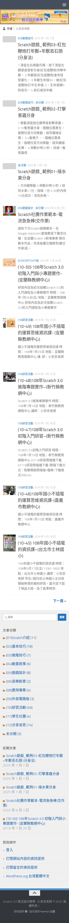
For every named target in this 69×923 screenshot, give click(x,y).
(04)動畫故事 (16, 664)
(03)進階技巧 (25, 38)
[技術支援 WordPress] (26, 911)
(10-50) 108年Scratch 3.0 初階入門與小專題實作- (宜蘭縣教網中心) (41, 274)
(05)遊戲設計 (25, 208)
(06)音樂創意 (16, 681)
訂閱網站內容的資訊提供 (25, 859)
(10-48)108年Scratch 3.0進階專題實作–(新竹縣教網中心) (41, 387)
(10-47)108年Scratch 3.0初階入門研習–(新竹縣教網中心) (41, 436)
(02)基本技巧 (16, 646)
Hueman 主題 (47, 911)
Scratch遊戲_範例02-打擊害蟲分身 (32, 774)
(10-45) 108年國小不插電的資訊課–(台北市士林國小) (41, 549)
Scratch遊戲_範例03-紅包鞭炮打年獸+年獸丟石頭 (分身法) (42, 51)
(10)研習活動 (25, 320)
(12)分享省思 (16, 725)
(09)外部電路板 (17, 699)
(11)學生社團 (16, 716)
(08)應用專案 (16, 690)
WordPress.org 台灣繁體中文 (27, 876)
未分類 (40, 102)
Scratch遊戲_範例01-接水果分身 (31, 787)
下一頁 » (59, 601)
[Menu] (64, 4)
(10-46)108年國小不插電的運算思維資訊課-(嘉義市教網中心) (41, 500)
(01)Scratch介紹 (28, 260)
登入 (9, 850)
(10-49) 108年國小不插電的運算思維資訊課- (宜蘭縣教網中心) (41, 333)
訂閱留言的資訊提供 (22, 868)
